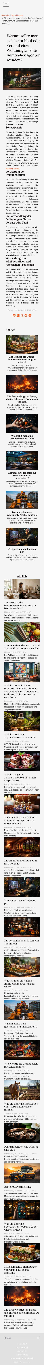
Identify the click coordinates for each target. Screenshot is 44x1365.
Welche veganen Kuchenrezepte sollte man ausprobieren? (20, 777)
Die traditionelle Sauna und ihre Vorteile (20, 862)
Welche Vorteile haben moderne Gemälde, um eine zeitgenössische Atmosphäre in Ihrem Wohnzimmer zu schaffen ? (21, 691)
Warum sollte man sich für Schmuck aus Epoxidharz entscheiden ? (20, 820)
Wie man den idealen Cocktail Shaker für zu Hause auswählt (22, 647)
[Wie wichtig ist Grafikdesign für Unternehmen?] (22, 1050)
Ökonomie (22, 1351)
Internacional (22, 1347)
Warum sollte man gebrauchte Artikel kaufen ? (22, 513)
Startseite (5, 15)
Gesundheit (22, 1344)
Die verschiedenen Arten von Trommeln (21, 942)
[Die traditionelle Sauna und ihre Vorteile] (22, 847)
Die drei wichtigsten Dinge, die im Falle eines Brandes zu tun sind (22, 399)
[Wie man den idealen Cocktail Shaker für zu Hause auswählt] (22, 632)
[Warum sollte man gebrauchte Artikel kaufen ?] (22, 500)
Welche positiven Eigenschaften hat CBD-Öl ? (20, 736)
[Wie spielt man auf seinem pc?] (22, 537)
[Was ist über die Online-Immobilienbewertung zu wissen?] (22, 344)
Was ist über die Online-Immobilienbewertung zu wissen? (22, 359)
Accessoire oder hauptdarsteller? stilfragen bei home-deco (20, 605)
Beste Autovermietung (17, 1186)
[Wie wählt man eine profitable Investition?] (22, 423)
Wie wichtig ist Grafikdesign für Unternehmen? (21, 1065)
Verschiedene (17, 15)
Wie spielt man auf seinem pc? (22, 550)
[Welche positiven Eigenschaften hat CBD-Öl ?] (22, 721)
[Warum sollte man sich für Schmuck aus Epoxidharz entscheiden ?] (22, 804)
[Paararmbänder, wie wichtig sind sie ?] (22, 1133)
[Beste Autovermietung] (22, 1173)
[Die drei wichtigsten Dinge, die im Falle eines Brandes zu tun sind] (22, 384)
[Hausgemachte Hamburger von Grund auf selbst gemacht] (22, 1253)
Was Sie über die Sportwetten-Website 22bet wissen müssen (21, 1226)
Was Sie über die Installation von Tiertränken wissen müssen (21, 1106)
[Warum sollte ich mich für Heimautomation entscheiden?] (22, 460)
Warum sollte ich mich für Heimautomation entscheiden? (22, 475)
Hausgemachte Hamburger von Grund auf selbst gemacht (20, 1269)
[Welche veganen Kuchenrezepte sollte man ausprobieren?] (22, 761)
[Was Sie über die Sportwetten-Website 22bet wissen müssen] (22, 1210)
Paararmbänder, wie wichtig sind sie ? (21, 1148)
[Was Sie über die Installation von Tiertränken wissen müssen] (22, 1090)
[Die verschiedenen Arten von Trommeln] (22, 927)
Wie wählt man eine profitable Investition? (22, 437)
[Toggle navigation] (6, 4)
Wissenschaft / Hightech (22, 1358)
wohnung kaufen (12, 169)
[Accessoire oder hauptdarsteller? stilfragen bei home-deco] (22, 589)
